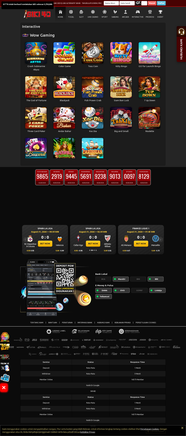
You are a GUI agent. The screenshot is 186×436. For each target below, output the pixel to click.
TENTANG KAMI (36, 323)
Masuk (152, 3)
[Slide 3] (94, 250)
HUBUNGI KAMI (103, 323)
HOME (60, 17)
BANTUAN (52, 323)
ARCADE (125, 17)
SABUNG (115, 17)
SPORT (105, 17)
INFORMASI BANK (85, 323)
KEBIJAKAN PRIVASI (123, 323)
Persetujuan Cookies (149, 429)
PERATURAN (67, 323)
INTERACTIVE (137, 17)
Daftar (161, 3)
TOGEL (71, 17)
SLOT (81, 17)
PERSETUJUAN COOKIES (146, 323)
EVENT (160, 17)
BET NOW (45, 243)
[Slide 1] (90, 250)
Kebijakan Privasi (87, 432)
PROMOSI (150, 17)
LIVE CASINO (93, 17)
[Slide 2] (92, 250)
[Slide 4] (96, 250)
